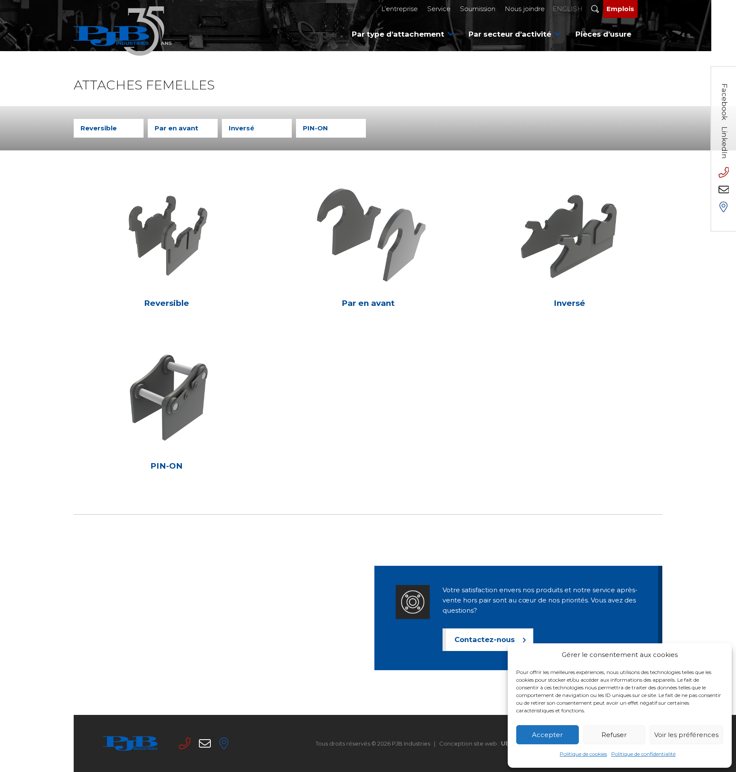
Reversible (98, 128)
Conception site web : (502, 743)
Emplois (620, 9)
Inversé (241, 128)
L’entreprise (399, 9)
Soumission (477, 9)
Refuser (614, 735)
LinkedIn (724, 143)
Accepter (547, 735)
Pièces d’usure (603, 34)
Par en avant (176, 128)
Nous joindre (525, 9)
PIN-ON (315, 128)
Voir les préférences (686, 735)
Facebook (724, 102)
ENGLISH (567, 9)
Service (439, 9)
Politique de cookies (583, 754)
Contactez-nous (484, 639)
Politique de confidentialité (643, 754)
